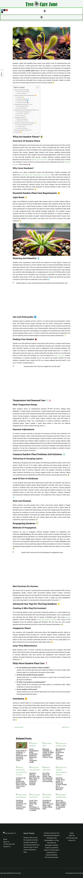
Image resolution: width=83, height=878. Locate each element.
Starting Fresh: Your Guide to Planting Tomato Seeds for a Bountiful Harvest (61, 783)
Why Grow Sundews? (22, 93)
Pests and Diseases (21, 115)
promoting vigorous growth (46, 619)
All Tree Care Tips (9, 844)
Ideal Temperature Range (22, 106)
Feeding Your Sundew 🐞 (22, 102)
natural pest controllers (39, 159)
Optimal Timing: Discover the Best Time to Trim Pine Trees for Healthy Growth (34, 779)
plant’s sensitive (59, 355)
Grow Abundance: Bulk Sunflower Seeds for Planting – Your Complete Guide (34, 755)
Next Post (66, 727)
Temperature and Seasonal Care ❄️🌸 (23, 104)
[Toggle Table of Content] (37, 87)
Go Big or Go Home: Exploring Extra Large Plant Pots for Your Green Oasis (21, 783)
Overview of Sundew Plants (23, 91)
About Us (6, 842)
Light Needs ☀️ (20, 97)
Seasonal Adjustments (22, 108)
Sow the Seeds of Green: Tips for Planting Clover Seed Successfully (48, 777)
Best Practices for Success (22, 121)
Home (5, 839)
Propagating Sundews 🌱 (20, 117)
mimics (67, 617)
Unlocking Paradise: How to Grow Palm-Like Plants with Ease (48, 804)
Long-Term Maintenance (22, 128)
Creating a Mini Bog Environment (24, 124)
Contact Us (6, 846)
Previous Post (18, 727)
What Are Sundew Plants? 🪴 (21, 89)
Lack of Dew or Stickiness (23, 113)
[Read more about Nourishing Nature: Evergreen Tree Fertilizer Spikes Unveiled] (61, 744)
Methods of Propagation (22, 119)
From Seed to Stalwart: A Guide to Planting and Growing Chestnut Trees (21, 755)
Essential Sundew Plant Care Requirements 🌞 (25, 95)
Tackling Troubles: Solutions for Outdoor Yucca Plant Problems (21, 804)
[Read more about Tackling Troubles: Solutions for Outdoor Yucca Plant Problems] (21, 796)
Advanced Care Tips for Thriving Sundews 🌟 (25, 122)
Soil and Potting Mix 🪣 (22, 100)
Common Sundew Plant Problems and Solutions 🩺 (27, 110)
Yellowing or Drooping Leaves (24, 111)
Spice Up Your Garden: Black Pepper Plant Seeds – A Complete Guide (61, 804)
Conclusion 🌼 (18, 132)
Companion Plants (21, 126)
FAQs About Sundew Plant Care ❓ (23, 130)
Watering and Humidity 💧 (23, 99)
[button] (44, 11)
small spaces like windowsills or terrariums (35, 175)
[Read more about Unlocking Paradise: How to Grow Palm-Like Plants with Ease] (48, 796)
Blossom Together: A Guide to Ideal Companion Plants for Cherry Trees (48, 753)
